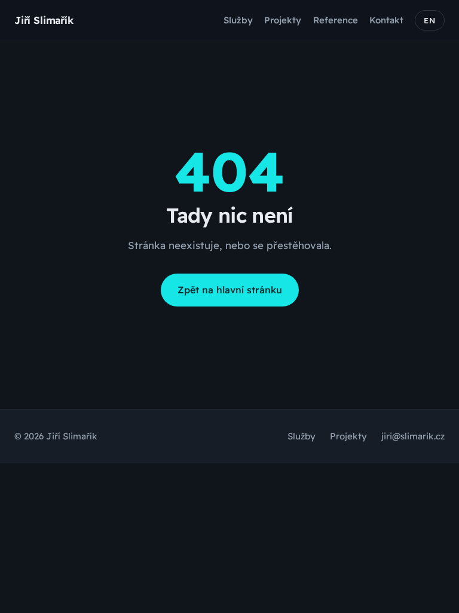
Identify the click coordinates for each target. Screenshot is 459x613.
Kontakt (386, 20)
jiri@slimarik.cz (413, 436)
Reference (335, 20)
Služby (238, 20)
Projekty (282, 20)
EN (430, 20)
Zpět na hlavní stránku (230, 290)
